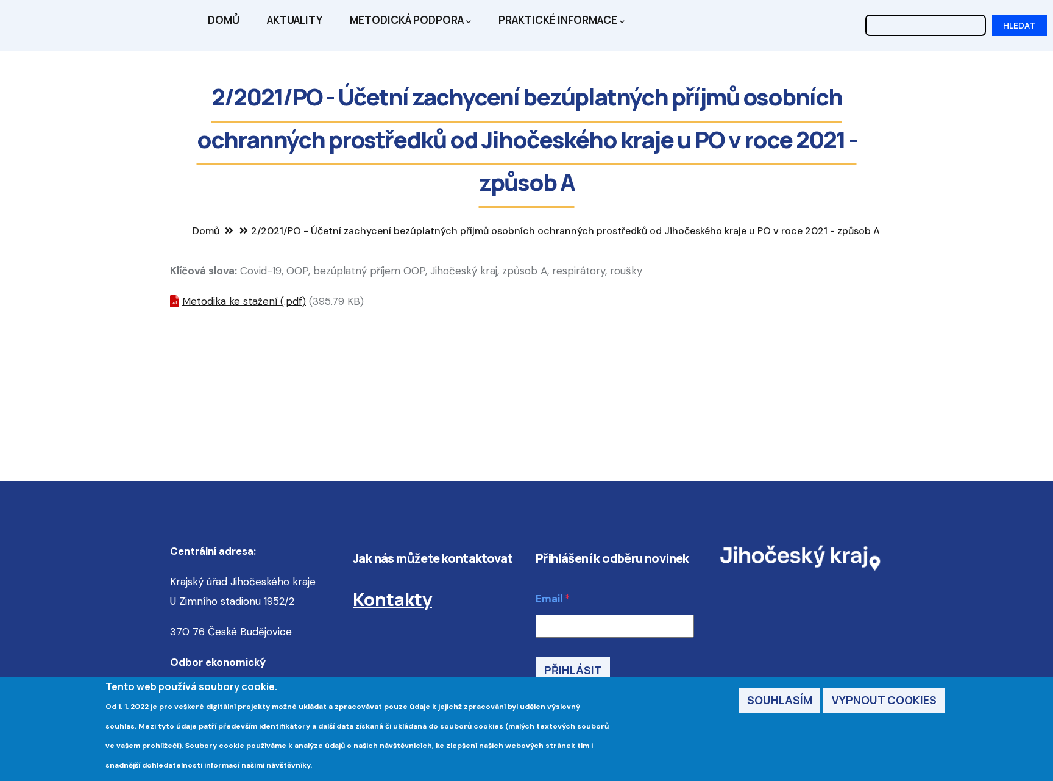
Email (549, 598)
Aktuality (294, 20)
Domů (223, 20)
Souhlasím (779, 700)
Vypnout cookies (884, 700)
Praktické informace (557, 20)
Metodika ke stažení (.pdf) (244, 301)
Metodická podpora (407, 20)
